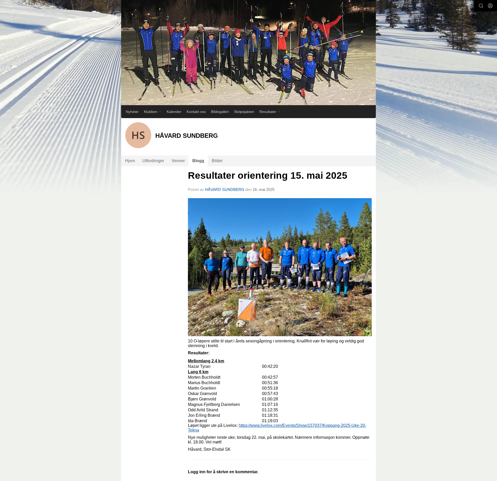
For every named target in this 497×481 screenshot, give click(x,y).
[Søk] (481, 5)
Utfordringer (153, 161)
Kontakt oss (196, 112)
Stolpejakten (244, 112)
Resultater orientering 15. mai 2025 (267, 175)
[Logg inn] (490, 5)
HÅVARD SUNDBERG (224, 189)
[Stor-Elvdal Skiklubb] (248, 52)
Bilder (217, 161)
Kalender (174, 112)
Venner (178, 161)
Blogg (198, 161)
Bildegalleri (220, 112)
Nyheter (132, 112)
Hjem (130, 161)
